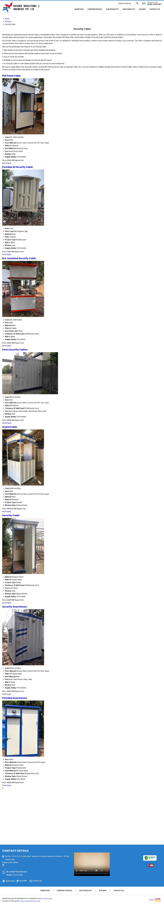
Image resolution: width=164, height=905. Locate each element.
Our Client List (128, 9)
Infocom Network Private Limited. (30, 901)
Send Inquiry (6, 163)
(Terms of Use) (47, 898)
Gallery (142, 9)
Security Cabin (11, 515)
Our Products (112, 9)
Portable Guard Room (14, 698)
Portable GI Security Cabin (17, 167)
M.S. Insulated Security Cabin (19, 258)
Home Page (79, 9)
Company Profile (94, 9)
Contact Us (154, 9)
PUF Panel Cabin (11, 75)
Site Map (102, 891)
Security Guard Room (14, 606)
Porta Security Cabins (15, 349)
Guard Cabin (9, 426)
